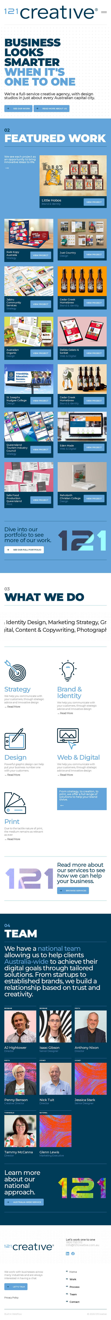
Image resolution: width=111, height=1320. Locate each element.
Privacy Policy (11, 1297)
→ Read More (12, 706)
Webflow (17, 1314)
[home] (51, 12)
